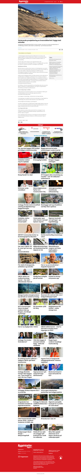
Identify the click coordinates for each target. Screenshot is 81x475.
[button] (19, 129)
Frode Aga (42, 449)
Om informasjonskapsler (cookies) (38, 467)
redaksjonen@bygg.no (39, 452)
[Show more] (55, 80)
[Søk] (58, 1)
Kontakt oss (51, 453)
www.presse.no (50, 459)
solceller (20, 120)
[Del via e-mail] (62, 49)
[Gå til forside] (23, 1)
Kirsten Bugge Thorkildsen (56, 450)
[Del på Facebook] (59, 49)
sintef (24, 120)
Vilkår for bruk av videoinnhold (37, 466)
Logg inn (55, 1)
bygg (26, 120)
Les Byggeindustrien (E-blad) (48, 1)
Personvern (35, 468)
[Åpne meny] (61, 1)
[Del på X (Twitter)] (61, 49)
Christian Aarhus (41, 450)
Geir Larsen (56, 451)
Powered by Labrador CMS (40, 473)
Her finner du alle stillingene (40, 135)
